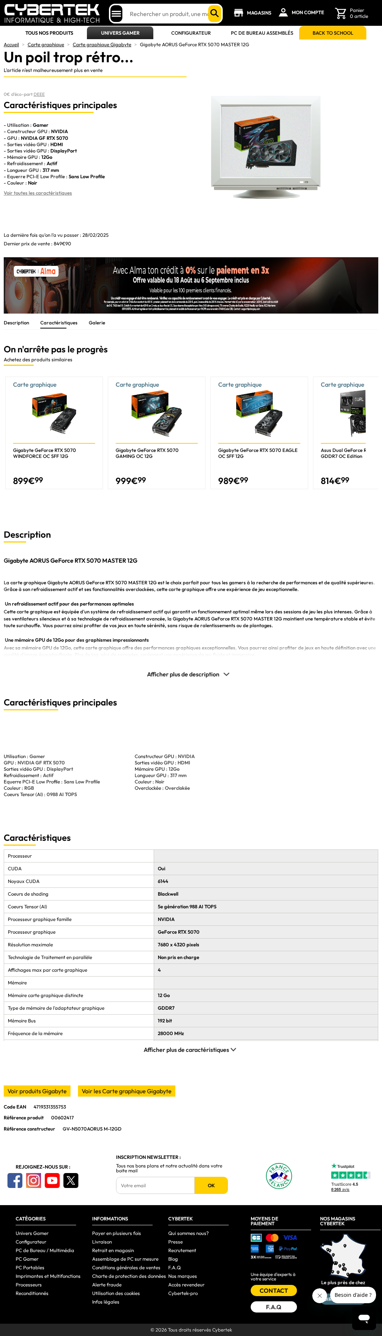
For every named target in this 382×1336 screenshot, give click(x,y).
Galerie (97, 323)
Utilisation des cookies (116, 1293)
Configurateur (191, 33)
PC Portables (30, 1267)
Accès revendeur (186, 1285)
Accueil (11, 44)
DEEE (39, 94)
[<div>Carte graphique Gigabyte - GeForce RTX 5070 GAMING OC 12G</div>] (156, 433)
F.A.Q (174, 1267)
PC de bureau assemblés (262, 33)
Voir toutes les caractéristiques (38, 193)
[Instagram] (33, 1180)
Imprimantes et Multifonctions (48, 1276)
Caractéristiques (59, 323)
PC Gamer (27, 1259)
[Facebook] (14, 1180)
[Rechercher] (214, 13)
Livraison (102, 1242)
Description (16, 323)
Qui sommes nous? (188, 1233)
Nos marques (182, 1276)
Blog (173, 1259)
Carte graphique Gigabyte (102, 44)
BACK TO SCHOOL (333, 33)
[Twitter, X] (70, 1180)
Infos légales (105, 1302)
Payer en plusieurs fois (116, 1233)
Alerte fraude (107, 1285)
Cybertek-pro (183, 1293)
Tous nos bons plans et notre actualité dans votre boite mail (169, 1168)
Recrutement (182, 1250)
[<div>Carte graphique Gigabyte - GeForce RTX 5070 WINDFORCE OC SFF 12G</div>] (54, 433)
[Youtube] (52, 1180)
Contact (274, 1290)
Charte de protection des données (129, 1276)
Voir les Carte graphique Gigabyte (127, 1091)
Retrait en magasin (113, 1250)
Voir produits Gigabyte (37, 1091)
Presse (175, 1242)
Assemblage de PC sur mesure (125, 1259)
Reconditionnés (32, 1293)
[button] (372, 435)
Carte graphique (46, 44)
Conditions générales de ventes (126, 1267)
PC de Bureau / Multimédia (45, 1250)
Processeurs (29, 1285)
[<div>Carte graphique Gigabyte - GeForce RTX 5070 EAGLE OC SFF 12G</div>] (259, 433)
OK (211, 1185)
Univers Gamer (120, 33)
